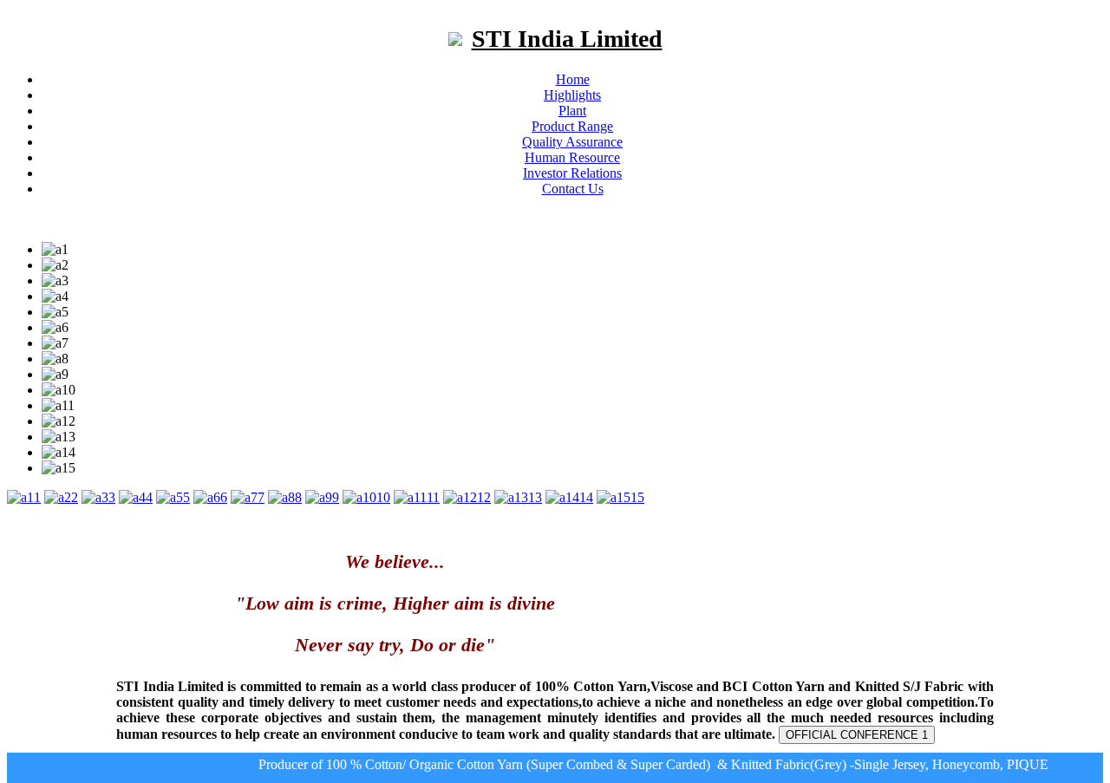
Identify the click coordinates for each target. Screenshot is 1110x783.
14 (586, 497)
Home (573, 79)
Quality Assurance (572, 141)
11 (433, 497)
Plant (572, 110)
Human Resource (572, 157)
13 (535, 497)
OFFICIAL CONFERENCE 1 (857, 734)
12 (484, 497)
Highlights (572, 95)
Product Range (572, 126)
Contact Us (573, 188)
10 (383, 497)
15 (637, 497)
